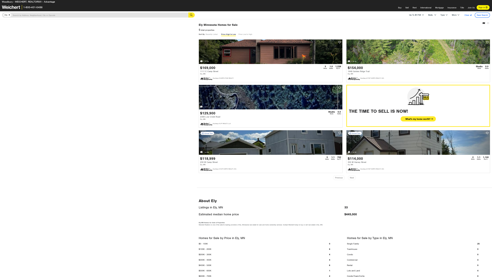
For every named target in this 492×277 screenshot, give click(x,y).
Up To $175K (415, 15)
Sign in (482, 7)
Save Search (482, 15)
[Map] (484, 23)
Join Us (471, 7)
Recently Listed (212, 34)
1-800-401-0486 (33, 7)
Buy (400, 7)
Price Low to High (245, 34)
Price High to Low (228, 34)
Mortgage (439, 7)
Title (462, 7)
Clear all (468, 15)
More (454, 15)
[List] (488, 23)
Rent (415, 7)
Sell (407, 7)
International (425, 7)
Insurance (452, 7)
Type (442, 15)
